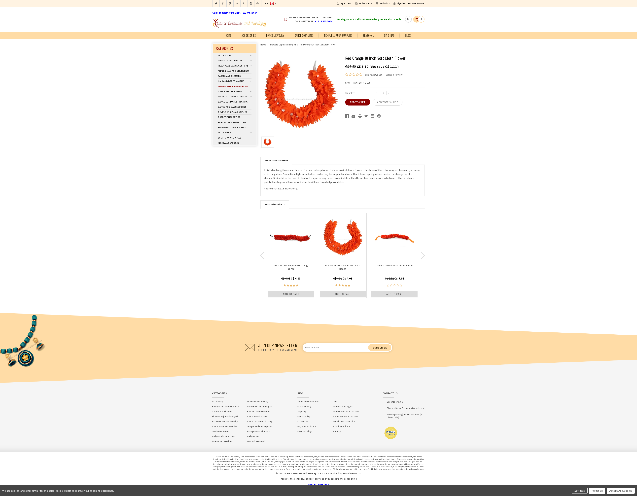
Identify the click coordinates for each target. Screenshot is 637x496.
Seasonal (368, 35)
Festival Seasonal (228, 142)
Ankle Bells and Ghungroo (233, 70)
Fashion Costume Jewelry (232, 96)
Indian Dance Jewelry (230, 60)
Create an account (416, 3)
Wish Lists (385, 3)
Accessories (249, 35)
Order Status (365, 3)
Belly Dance (224, 132)
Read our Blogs (305, 431)
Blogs (408, 35)
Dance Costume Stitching (233, 101)
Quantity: (350, 93)
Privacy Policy (304, 406)
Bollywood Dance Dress (232, 127)
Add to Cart (291, 294)
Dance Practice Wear (230, 91)
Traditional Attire (229, 117)
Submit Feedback (341, 426)
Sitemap (337, 431)
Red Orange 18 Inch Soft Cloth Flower (318, 44)
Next (423, 255)
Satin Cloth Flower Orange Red (394, 265)
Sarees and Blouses (229, 75)
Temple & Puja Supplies (338, 35)
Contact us (302, 421)
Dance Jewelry (275, 35)
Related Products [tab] (275, 204)
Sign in (400, 3)
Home (228, 35)
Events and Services (229, 137)
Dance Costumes (304, 35)
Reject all (597, 491)
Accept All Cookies (620, 491)
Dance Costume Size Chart (346, 411)
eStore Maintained (329, 473)
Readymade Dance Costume (233, 65)
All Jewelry (224, 55)
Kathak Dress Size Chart (344, 421)
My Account (346, 3)
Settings (579, 491)
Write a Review (394, 74)
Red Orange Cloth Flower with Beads (342, 267)
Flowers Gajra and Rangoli (234, 86)
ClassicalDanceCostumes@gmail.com (405, 408)
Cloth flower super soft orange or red (291, 267)
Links (335, 401)
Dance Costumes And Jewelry (300, 473)
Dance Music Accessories (232, 106)
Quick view (291, 236)
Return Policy (304, 416)
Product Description (276, 160)
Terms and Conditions (308, 401)
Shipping (301, 411)
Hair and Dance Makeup (231, 81)
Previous (262, 255)
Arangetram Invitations (232, 122)
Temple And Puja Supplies (232, 111)
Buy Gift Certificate (306, 426)
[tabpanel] (291, 255)
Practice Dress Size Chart (345, 416)
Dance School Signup (343, 406)
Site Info (389, 35)
